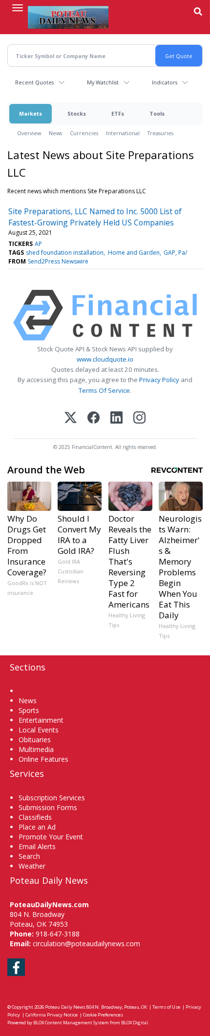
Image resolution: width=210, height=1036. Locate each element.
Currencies (84, 133)
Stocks (76, 113)
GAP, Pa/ (175, 252)
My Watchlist (103, 82)
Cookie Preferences (103, 1015)
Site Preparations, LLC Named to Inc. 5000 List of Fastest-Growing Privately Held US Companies (95, 216)
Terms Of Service (104, 390)
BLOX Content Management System (71, 1022)
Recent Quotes (34, 82)
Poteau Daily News (65, 1007)
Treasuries (160, 133)
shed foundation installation (65, 252)
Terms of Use (166, 1007)
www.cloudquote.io (105, 359)
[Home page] (68, 17)
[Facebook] (94, 418)
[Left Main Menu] (17, 8)
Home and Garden (134, 252)
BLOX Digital (134, 1022)
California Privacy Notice (51, 1015)
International (123, 133)
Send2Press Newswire (58, 261)
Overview (29, 133)
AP (38, 244)
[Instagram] (139, 418)
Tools (157, 113)
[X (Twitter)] (71, 418)
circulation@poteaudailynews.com (86, 943)
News (55, 133)
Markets (30, 113)
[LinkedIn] (116, 418)
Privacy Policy (159, 379)
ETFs (117, 113)
